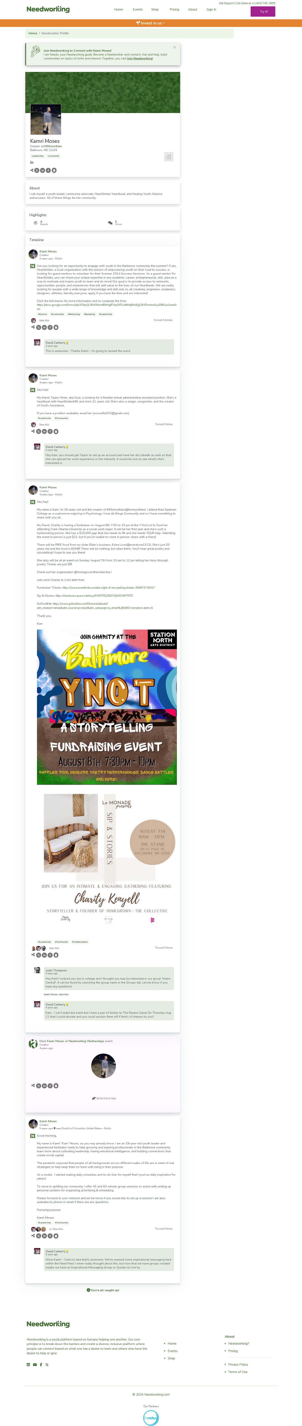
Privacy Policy (238, 1364)
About (192, 9)
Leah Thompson (56, 970)
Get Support (226, 3)
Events (138, 9)
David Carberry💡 (57, 343)
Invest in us (153, 23)
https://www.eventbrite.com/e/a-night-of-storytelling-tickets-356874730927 (108, 588)
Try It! (264, 11)
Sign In (211, 9)
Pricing (174, 9)
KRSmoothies (53, 146)
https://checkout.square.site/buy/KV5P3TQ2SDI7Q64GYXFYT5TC (94, 596)
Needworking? (238, 1343)
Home (118, 9)
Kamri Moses (51, 994)
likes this (44, 320)
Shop (155, 9)
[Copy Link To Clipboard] (54, 170)
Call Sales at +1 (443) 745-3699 (255, 3)
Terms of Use (238, 1372)
